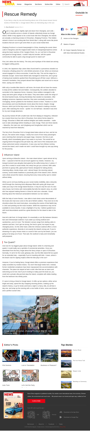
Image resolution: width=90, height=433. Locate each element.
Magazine (28, 4)
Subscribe (49, 4)
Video (58, 4)
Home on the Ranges (70, 38)
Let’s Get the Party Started (28, 386)
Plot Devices (6, 365)
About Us (41, 424)
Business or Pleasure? (49, 365)
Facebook (51, 424)
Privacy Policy (63, 426)
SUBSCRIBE (36, 401)
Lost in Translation (28, 365)
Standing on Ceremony (80, 381)
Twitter (61, 424)
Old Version (81, 1)
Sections (38, 4)
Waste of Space (69, 44)
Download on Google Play (71, 417)
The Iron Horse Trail (79, 360)
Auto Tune (6, 385)
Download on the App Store (71, 412)
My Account (30, 424)
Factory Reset (77, 350)
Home (19, 4)
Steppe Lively (77, 371)
